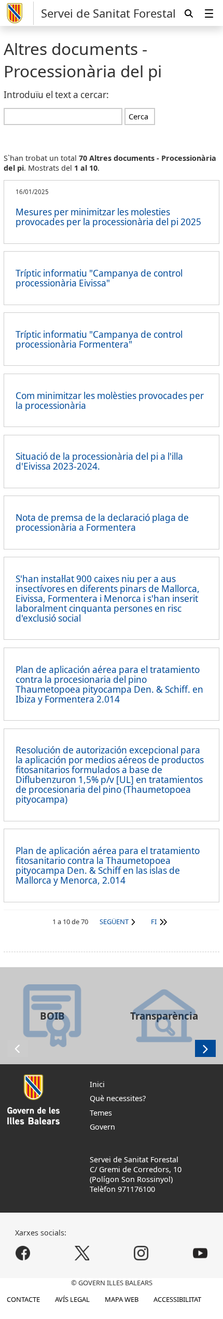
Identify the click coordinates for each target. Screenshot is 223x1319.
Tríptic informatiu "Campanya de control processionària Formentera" (99, 339)
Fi (154, 921)
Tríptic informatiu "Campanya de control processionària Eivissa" (99, 278)
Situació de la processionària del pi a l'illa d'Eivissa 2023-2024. (99, 461)
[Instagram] (141, 1253)
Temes (101, 1113)
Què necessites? (118, 1098)
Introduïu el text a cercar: (56, 95)
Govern (102, 1127)
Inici (97, 1084)
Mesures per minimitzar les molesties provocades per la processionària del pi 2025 (108, 217)
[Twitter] (82, 1253)
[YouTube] (200, 1253)
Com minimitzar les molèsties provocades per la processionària (110, 400)
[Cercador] (188, 13)
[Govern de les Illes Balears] (19, 13)
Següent (114, 921)
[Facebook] (23, 1253)
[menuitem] (209, 13)
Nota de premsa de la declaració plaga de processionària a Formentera (102, 522)
